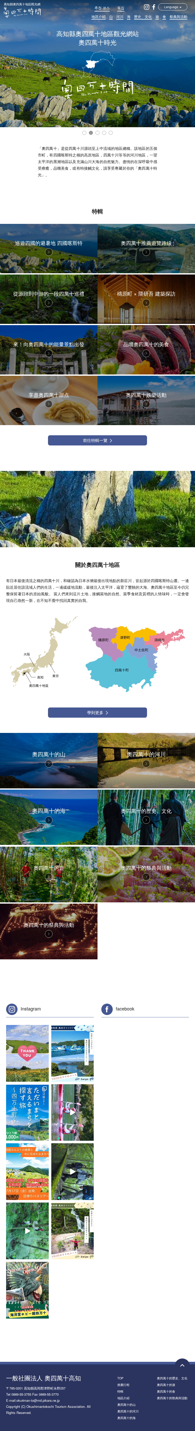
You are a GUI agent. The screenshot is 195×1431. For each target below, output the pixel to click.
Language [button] (171, 7)
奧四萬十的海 (126, 1417)
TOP (120, 1378)
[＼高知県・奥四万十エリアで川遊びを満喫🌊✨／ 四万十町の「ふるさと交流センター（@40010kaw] (72, 1112)
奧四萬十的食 (166, 1391)
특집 (120, 7)
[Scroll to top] (182, 1366)
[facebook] (153, 7)
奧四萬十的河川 (128, 1411)
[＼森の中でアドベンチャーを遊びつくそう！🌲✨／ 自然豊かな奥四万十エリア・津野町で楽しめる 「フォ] (27, 1231)
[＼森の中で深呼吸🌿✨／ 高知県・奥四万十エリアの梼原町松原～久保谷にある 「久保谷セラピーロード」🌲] (72, 1171)
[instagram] (146, 7)
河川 (119, 16)
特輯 (120, 1391)
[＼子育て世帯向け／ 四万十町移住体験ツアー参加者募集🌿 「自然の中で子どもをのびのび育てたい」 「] (27, 1112)
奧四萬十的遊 (166, 1384)
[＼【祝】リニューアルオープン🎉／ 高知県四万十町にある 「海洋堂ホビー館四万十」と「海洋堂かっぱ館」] (27, 1290)
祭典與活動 (178, 16)
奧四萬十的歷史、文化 (172, 1378)
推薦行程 (123, 1384)
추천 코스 (102, 7)
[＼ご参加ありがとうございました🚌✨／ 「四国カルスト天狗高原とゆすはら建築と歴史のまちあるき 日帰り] (27, 1053)
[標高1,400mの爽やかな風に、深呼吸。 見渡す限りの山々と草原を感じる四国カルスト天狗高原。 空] (27, 1171)
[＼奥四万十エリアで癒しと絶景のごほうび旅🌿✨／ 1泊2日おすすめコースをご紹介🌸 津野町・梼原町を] (72, 1231)
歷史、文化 (143, 16)
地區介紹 (98, 16)
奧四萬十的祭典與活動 (172, 1398)
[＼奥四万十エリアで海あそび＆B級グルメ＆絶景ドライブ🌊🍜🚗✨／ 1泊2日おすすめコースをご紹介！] (72, 1053)
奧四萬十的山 (126, 1404)
